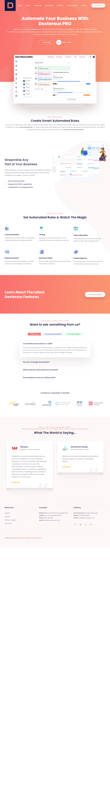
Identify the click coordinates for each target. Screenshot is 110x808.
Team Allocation (80, 235)
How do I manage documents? (36, 362)
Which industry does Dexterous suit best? (40, 370)
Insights (7, 513)
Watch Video (66, 42)
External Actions (12, 258)
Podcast (84, 5)
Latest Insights (72, 5)
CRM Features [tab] (34, 334)
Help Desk (8, 523)
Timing (42, 234)
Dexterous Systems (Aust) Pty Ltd (30, 538)
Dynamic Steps (45, 258)
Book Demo (98, 5)
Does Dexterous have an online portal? (39, 377)
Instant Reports (80, 258)
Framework (37, 5)
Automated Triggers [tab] (73, 334)
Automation (49, 5)
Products (60, 5)
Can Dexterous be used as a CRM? (37, 343)
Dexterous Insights (95, 294)
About (28, 5)
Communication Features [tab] (53, 334)
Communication (12, 234)
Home (20, 5)
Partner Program (10, 520)
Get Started (46, 42)
